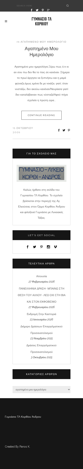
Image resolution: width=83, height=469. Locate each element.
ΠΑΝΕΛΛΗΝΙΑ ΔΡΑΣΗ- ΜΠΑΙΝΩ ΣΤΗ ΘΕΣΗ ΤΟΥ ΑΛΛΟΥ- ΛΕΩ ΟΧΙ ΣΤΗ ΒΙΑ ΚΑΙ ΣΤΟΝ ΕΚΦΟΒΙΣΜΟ (41, 295)
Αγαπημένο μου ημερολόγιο (41, 51)
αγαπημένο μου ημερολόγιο (43, 41)
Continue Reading (41, 115)
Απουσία (41, 276)
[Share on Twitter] (64, 130)
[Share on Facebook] (59, 130)
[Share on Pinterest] (69, 130)
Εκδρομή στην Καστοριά (41, 314)
